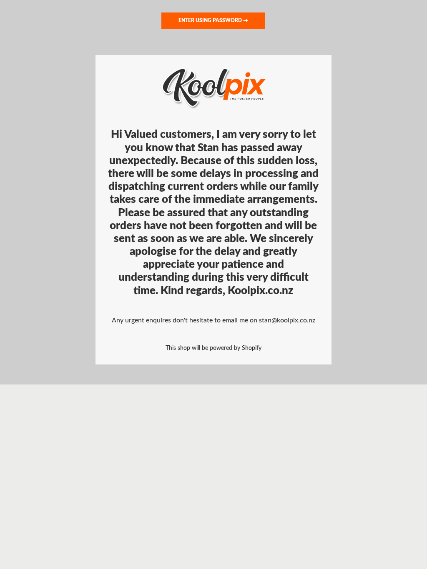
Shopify (251, 348)
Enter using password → (213, 20)
